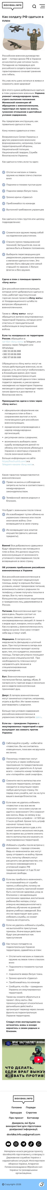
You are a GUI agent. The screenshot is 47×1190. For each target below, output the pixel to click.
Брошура (16, 1112)
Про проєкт (16, 1117)
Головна (16, 1107)
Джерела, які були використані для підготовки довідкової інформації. (23, 1126)
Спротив (31, 1112)
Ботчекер (33, 1117)
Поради (31, 1107)
